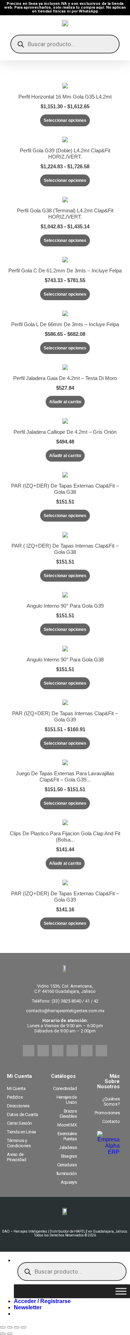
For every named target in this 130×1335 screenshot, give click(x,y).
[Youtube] (57, 1050)
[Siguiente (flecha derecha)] (9, 1334)
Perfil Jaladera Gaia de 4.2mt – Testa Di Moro (65, 378)
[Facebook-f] (28, 1050)
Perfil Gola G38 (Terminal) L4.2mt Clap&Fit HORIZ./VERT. (65, 214)
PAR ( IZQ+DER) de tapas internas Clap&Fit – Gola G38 (65, 549)
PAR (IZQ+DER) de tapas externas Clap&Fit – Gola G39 (65, 896)
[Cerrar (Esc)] (23, 1327)
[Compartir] (16, 1327)
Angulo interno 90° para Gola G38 (65, 659)
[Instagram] (43, 1050)
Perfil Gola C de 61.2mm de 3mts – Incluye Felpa (65, 270)
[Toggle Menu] (121, 1291)
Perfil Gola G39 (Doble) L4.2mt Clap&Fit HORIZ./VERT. (65, 153)
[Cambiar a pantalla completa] (9, 1327)
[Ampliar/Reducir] (3, 1327)
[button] (28, 1307)
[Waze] (87, 1050)
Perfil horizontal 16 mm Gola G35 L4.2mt (65, 97)
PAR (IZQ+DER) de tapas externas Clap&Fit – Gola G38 (65, 489)
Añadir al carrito (65, 401)
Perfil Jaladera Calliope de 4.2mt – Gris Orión (65, 432)
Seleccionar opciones (65, 120)
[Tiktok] (72, 1050)
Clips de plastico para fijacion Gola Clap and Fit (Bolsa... (65, 836)
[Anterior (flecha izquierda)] (3, 1334)
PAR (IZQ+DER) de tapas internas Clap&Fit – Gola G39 (65, 716)
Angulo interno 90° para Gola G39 (65, 606)
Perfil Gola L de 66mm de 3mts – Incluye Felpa (65, 324)
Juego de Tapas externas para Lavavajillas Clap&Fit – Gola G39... (65, 776)
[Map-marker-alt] (101, 1050)
